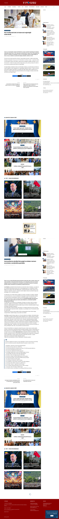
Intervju (42, 6)
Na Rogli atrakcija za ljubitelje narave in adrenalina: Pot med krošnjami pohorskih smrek (12, 381)
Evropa (19, 6)
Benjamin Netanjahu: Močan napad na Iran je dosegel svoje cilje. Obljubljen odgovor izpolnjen (13, 195)
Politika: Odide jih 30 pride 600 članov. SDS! (22, 167)
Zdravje (26, 6)
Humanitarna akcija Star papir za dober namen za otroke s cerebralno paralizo (12, 85)
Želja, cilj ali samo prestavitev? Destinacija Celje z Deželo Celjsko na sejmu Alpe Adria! (51, 39)
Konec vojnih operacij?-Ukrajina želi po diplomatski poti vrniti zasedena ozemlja (22, 128)
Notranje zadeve (27, 182)
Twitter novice (31, 6)
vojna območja (22, 126)
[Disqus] (22, 103)
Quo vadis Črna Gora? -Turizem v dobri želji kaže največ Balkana (32, 215)
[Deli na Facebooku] (21, 254)
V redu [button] (52, 515)
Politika (22, 164)
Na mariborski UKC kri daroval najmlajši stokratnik (29, 381)
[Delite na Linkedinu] (25, 254)
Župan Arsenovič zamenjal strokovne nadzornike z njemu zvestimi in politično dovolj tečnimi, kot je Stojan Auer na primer (30, 85)
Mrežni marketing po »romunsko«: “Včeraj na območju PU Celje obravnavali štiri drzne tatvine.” (50, 43)
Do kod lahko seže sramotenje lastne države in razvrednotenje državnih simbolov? (31, 195)
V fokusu (9, 6)
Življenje (37, 6)
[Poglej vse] (49, 53)
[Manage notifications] (57, 517)
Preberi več (55, 513)
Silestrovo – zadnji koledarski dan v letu (12, 215)
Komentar (22, 145)
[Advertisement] (21, 44)
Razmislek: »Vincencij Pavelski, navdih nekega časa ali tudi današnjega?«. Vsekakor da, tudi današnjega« (50, 26)
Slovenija (14, 6)
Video (46, 6)
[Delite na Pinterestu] (24, 254)
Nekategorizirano (7, 30)
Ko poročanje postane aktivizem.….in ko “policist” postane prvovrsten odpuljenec (22, 147)
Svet (22, 6)
